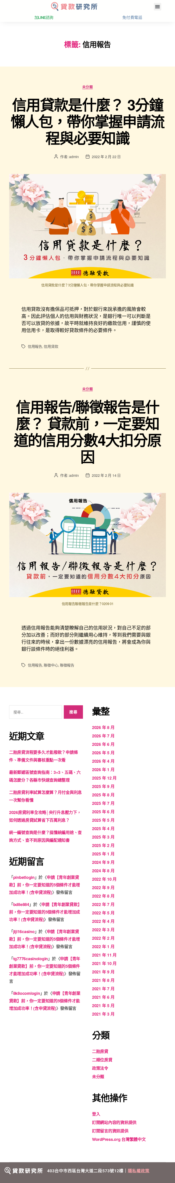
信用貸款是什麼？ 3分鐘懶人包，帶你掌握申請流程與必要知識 (88, 121)
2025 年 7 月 (103, 803)
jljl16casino (24, 931)
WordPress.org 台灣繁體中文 (119, 1139)
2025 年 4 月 (103, 828)
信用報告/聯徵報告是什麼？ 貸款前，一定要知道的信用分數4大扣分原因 (87, 431)
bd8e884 (21, 904)
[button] (157, 6)
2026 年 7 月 (103, 736)
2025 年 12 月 (104, 778)
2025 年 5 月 (103, 820)
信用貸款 (51, 346)
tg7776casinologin (30, 959)
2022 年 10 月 (104, 879)
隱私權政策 (138, 1170)
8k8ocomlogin (26, 993)
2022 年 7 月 (103, 904)
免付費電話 (132, 17)
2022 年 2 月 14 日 (106, 475)
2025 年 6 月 (103, 812)
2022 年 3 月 (103, 930)
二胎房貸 (100, 1051)
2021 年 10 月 (104, 963)
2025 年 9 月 (103, 786)
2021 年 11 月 (104, 955)
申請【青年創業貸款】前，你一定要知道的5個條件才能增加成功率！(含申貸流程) (44, 884)
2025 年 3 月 (103, 837)
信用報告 (35, 346)
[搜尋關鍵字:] (34, 713)
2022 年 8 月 (103, 896)
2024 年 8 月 (103, 871)
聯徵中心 (51, 665)
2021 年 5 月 (103, 1006)
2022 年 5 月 (103, 913)
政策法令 (100, 1068)
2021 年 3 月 (103, 1014)
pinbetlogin (24, 877)
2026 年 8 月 (103, 727)
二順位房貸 (102, 1060)
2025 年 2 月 (103, 845)
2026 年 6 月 (103, 744)
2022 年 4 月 (103, 921)
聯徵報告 (67, 665)
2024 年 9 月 (103, 862)
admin (74, 156)
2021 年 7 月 (103, 989)
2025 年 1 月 (103, 854)
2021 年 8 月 (103, 980)
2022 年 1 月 (103, 946)
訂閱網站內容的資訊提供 (114, 1122)
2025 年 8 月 (103, 795)
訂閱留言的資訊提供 (110, 1131)
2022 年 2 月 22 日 (106, 156)
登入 (96, 1114)
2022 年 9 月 (103, 887)
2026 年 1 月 (103, 769)
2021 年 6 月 (103, 997)
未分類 (87, 87)
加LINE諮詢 (43, 17)
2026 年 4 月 (103, 761)
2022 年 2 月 (103, 938)
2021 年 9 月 (103, 972)
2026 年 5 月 (103, 753)
